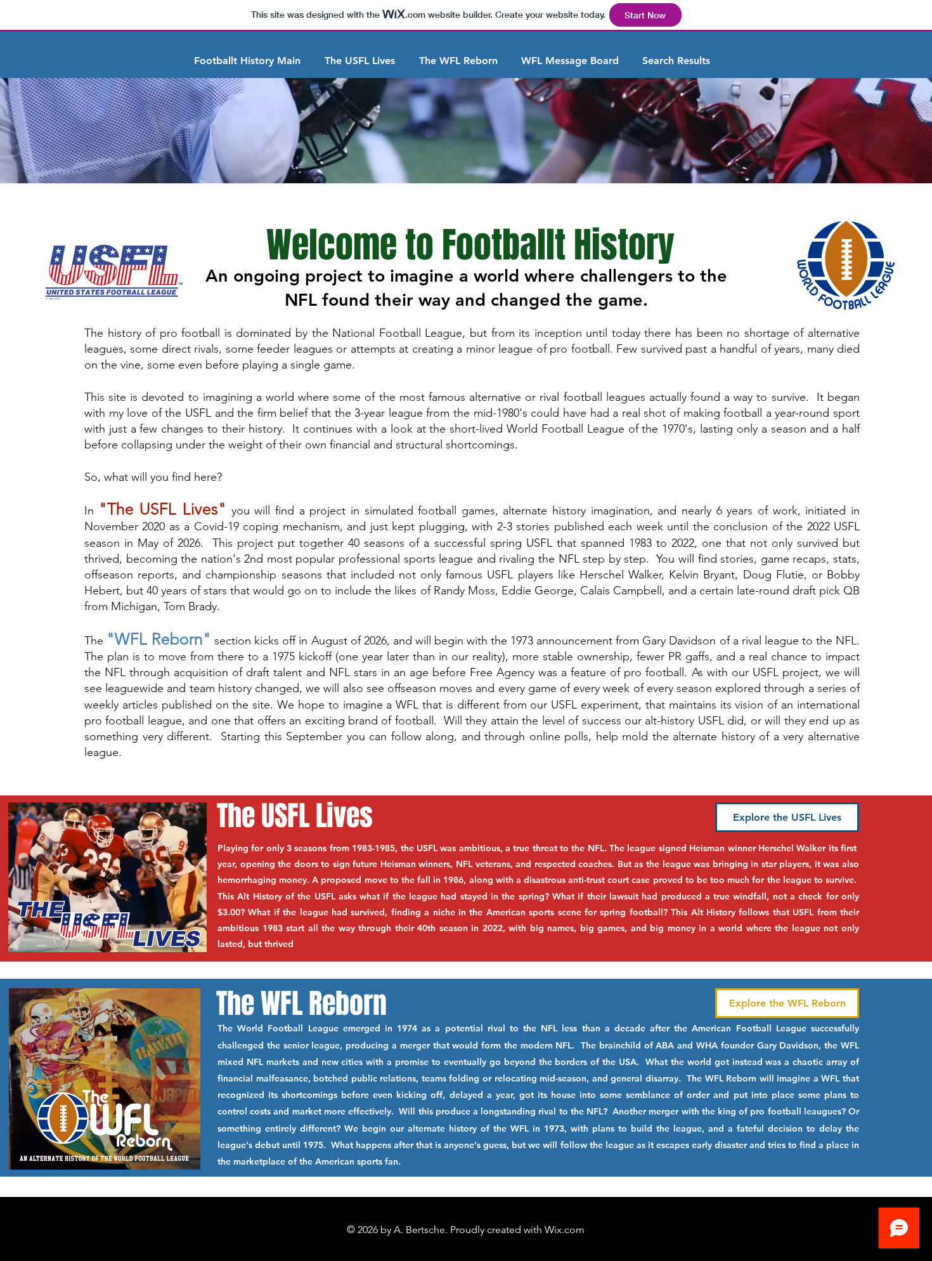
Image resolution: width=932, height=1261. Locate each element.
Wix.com (565, 1230)
